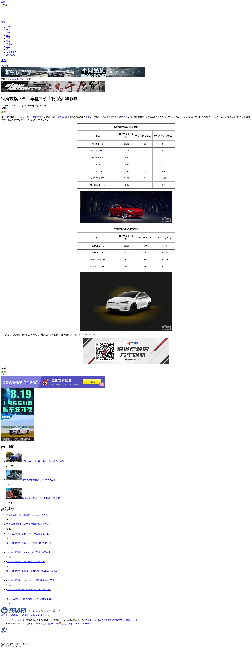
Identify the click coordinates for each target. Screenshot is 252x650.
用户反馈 (44, 615)
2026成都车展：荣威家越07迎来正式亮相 (26, 562)
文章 (8, 30)
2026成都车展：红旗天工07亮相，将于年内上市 (29, 543)
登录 (3, 22)
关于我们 (5, 615)
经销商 (9, 41)
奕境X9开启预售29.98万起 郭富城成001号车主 (27, 524)
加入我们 (25, 615)
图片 (8, 35)
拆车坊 (9, 44)
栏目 (8, 46)
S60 (100, 151)
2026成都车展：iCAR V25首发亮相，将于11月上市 (30, 552)
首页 (8, 27)
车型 (87, 117)
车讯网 (15, 79)
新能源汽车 (11, 55)
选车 (8, 38)
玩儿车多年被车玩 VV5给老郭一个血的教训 (42, 498)
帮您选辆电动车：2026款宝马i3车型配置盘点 (27, 515)
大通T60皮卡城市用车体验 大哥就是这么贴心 (43, 461)
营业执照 (89, 620)
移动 (8, 49)
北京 (3, 60)
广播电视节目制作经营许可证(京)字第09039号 (116, 620)
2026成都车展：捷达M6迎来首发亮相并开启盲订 (30, 599)
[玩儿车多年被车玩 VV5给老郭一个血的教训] (14, 498)
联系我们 (15, 615)
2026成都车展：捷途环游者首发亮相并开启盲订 (29, 590)
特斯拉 (36, 117)
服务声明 (35, 615)
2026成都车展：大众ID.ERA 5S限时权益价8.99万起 (30, 580)
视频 (8, 33)
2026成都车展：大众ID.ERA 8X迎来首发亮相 (28, 534)
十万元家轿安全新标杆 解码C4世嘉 (38, 480)
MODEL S (62, 117)
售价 (125, 117)
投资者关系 (11, 52)
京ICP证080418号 (51, 624)
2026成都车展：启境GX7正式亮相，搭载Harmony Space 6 (33, 571)
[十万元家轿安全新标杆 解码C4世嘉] (14, 480)
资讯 (22, 79)
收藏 (3, 2)
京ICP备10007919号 (15, 620)
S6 (100, 144)
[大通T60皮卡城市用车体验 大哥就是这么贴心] (14, 461)
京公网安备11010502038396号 (76, 624)
